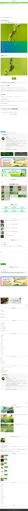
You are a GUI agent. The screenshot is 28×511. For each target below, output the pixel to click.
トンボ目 (2, 338)
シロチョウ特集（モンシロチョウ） (5, 330)
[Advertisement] (14, 11)
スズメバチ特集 (2, 324)
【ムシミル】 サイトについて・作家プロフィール (6, 367)
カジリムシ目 (2, 354)
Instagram (13, 149)
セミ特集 (2, 325)
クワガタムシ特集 (3, 323)
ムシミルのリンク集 (3, 369)
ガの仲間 (2, 336)
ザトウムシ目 (2, 349)
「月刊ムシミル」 (11, 17)
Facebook (10, 149)
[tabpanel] (13, 78)
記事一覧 (8, 147)
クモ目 (1, 350)
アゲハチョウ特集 (3, 329)
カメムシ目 (2, 342)
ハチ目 (1, 337)
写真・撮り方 (2, 362)
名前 (2, 252)
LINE (15, 149)
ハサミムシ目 (2, 348)
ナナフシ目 (2, 343)
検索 (26, 181)
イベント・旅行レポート (3, 363)
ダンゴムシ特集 (2, 331)
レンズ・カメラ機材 (3, 361)
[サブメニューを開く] (26, 335)
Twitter (7, 149)
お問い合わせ (2, 368)
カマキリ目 (2, 344)
